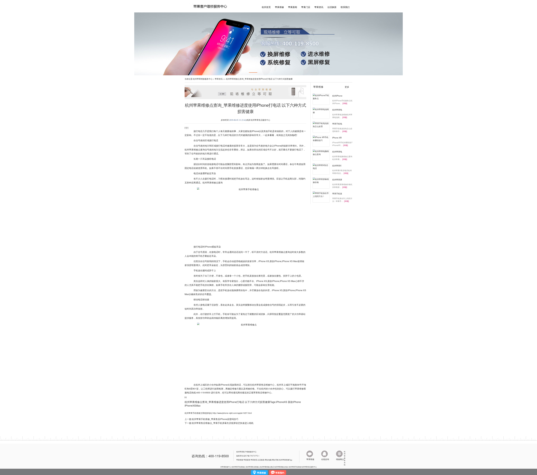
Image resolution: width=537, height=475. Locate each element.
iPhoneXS (281, 402)
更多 (347, 87)
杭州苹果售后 (344, 457)
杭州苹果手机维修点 (238, 467)
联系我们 (345, 7)
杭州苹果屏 (337, 179)
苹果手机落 (337, 193)
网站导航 (275, 460)
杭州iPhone (337, 95)
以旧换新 (332, 7)
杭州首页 (266, 7)
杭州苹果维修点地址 (281, 467)
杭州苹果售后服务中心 (260, 120)
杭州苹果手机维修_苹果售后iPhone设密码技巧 (215, 419)
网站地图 (268, 460)
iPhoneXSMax (193, 405)
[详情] (344, 103)
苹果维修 (279, 7)
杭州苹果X (336, 165)
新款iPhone (294, 402)
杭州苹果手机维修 (295, 467)
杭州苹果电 (337, 109)
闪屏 (269, 314)
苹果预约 (279, 472)
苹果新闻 (292, 7)
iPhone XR (337, 137)
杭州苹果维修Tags (285, 460)
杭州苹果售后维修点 (253, 467)
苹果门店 (305, 7)
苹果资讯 (318, 7)
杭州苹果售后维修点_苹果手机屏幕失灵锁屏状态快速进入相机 (223, 423)
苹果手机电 (337, 123)
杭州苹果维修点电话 (267, 467)
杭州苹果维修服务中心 (203, 78)
